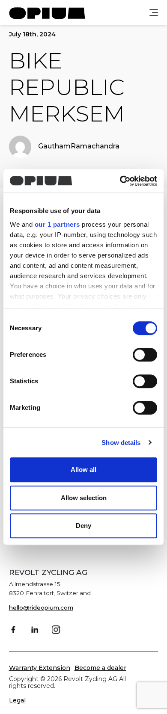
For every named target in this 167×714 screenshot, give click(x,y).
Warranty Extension (39, 667)
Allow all (83, 469)
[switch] (145, 354)
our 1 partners (57, 224)
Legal (17, 700)
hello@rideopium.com (41, 607)
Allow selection (84, 497)
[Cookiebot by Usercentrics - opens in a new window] (120, 181)
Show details (120, 442)
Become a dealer (100, 667)
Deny (83, 525)
